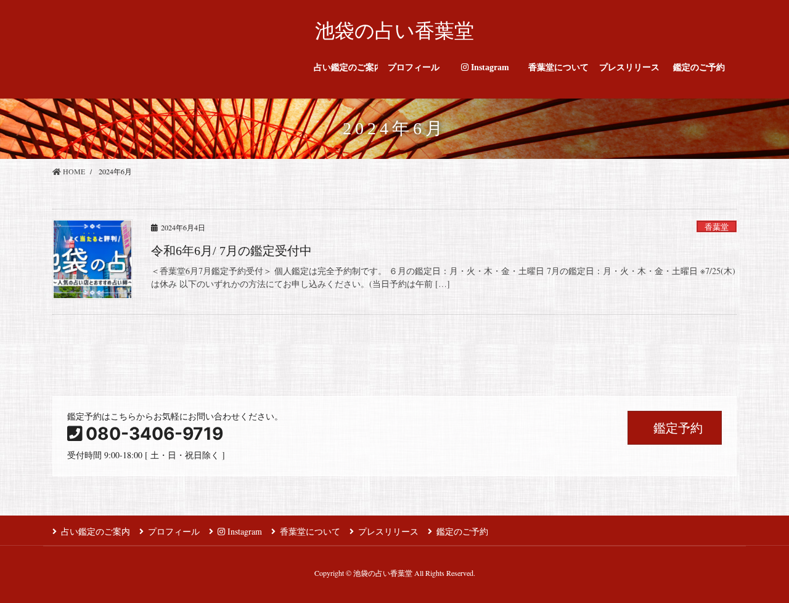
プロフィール (174, 531)
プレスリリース (388, 531)
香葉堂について (310, 531)
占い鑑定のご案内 (95, 531)
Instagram (243, 531)
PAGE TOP (757, 573)
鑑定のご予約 (462, 531)
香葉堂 (717, 226)
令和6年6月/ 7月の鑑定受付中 (231, 250)
